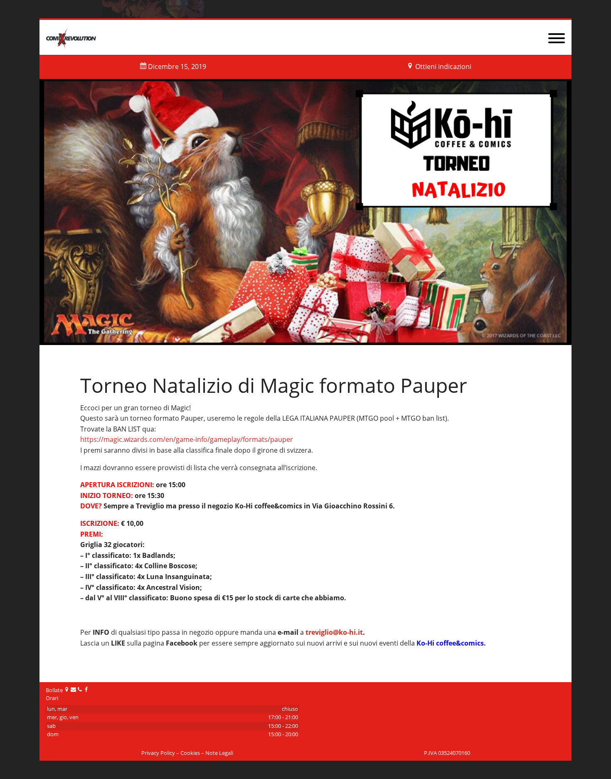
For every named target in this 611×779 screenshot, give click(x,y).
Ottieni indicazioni (443, 66)
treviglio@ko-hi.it (334, 632)
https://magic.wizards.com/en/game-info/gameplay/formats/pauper (186, 439)
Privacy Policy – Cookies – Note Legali (187, 753)
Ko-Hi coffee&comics (450, 643)
